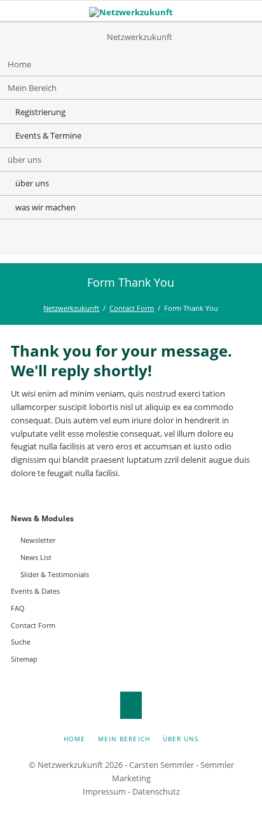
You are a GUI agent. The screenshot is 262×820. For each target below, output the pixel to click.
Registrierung (40, 112)
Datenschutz (156, 791)
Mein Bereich (32, 87)
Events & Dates (35, 591)
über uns (24, 159)
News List (36, 557)
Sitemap (24, 659)
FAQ (18, 608)
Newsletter (37, 540)
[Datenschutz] (144, 239)
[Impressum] (118, 239)
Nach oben (131, 705)
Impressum (104, 791)
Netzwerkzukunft (71, 308)
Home (19, 64)
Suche (21, 641)
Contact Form (131, 308)
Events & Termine (48, 135)
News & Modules (42, 518)
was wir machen (45, 207)
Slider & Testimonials (54, 574)
